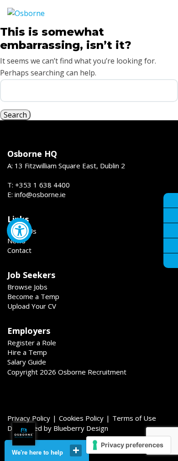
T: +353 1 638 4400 (38, 184)
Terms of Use (134, 418)
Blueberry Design (80, 428)
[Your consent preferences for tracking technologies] (128, 445)
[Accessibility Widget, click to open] (19, 230)
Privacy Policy (28, 418)
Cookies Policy (81, 418)
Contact (19, 250)
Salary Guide (26, 361)
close (76, 450)
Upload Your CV (31, 306)
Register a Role (31, 342)
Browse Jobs (27, 286)
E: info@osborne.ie (36, 194)
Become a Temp (33, 296)
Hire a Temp (27, 352)
